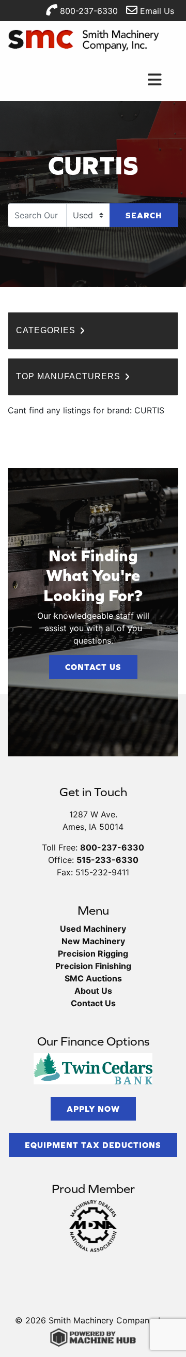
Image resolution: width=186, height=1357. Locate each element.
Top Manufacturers (69, 376)
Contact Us (93, 667)
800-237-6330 (87, 11)
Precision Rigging (93, 953)
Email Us (155, 11)
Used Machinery (93, 928)
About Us (93, 991)
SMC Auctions (93, 978)
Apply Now (93, 1108)
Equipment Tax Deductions (93, 1145)
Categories (47, 330)
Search (144, 215)
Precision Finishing (93, 966)
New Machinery (93, 941)
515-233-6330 (107, 860)
